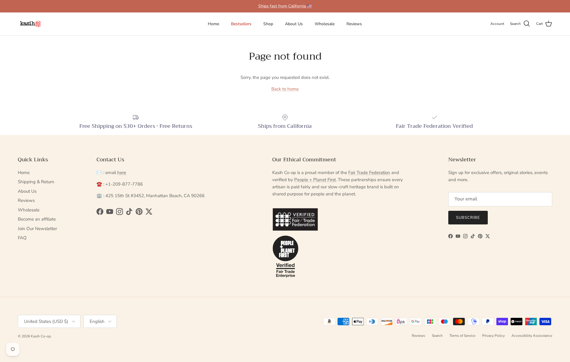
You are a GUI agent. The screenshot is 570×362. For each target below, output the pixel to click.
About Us (294, 24)
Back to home (285, 89)
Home (213, 24)
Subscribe (468, 217)
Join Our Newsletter (37, 229)
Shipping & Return (36, 182)
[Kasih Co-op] (30, 23)
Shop (268, 24)
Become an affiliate (37, 219)
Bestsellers (241, 24)
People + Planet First (315, 180)
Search (437, 335)
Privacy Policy (493, 335)
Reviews (354, 24)
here (121, 173)
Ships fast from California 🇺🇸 (285, 6)
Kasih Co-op (41, 336)
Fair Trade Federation (369, 173)
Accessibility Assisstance (532, 335)
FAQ (22, 238)
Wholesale (325, 24)
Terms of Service (462, 335)
